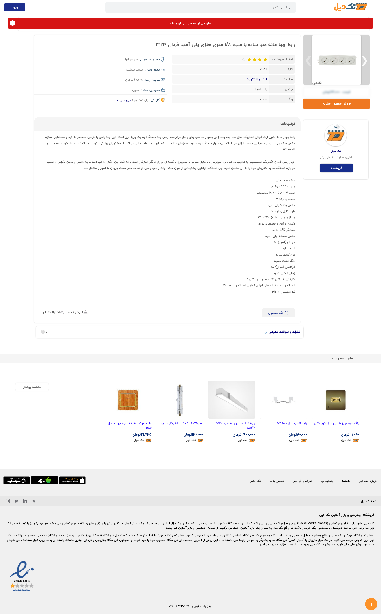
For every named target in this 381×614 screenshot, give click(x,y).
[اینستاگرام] (7, 502)
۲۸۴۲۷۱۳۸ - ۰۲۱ (179, 606)
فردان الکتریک (256, 79)
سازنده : (287, 79)
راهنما (346, 481)
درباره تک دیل (367, 481)
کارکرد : (288, 69)
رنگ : (289, 99)
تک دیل (346, 440)
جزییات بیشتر (123, 100)
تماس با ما (277, 481)
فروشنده (336, 168)
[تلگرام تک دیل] (33, 502)
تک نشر (255, 481)
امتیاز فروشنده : (281, 59)
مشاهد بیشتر (32, 387)
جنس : (288, 89)
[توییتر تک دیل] (16, 502)
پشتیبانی (327, 481)
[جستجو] (288, 8)
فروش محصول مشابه (336, 103)
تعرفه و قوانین (302, 481)
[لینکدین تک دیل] (25, 502)
